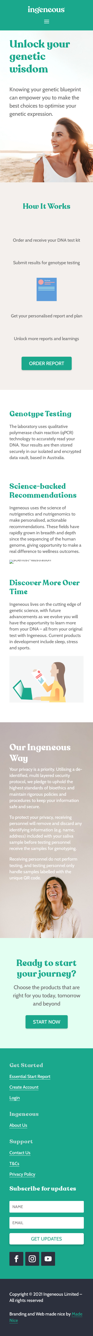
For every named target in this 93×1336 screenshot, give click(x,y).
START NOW (46, 1022)
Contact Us (20, 1152)
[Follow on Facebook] (16, 1259)
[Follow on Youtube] (48, 1259)
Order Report (46, 363)
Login (14, 1098)
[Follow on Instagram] (32, 1259)
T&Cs (14, 1163)
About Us (18, 1125)
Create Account (23, 1087)
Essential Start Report (29, 1076)
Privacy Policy (22, 1174)
